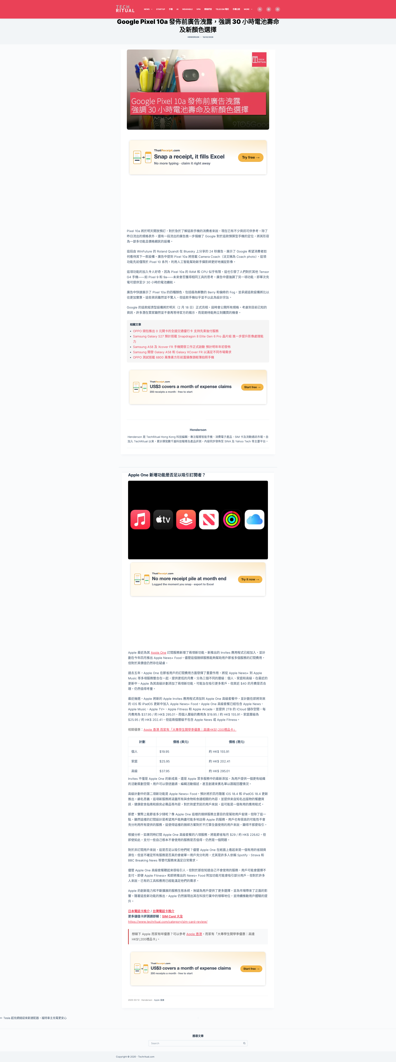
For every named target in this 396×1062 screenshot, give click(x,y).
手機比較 (236, 9)
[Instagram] (268, 9)
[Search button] (244, 1043)
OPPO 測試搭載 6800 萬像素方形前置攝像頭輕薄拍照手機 (173, 357)
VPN (198, 9)
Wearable (187, 9)
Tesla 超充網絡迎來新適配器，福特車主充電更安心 (33, 1018)
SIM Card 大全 (172, 916)
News (147, 9)
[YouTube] (277, 9)
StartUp (160, 9)
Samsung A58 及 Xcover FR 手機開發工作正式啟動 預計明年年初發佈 (182, 347)
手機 (171, 9)
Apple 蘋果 (159, 1000)
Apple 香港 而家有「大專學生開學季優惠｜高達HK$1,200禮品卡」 (190, 730)
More (246, 9)
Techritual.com (146, 1056)
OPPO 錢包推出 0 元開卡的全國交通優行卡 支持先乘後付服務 (176, 331)
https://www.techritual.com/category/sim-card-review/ (167, 922)
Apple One (158, 652)
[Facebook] (259, 9)
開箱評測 (208, 9)
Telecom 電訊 (222, 9)
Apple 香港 (194, 934)
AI (177, 9)
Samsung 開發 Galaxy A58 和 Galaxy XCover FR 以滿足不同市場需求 (182, 352)
